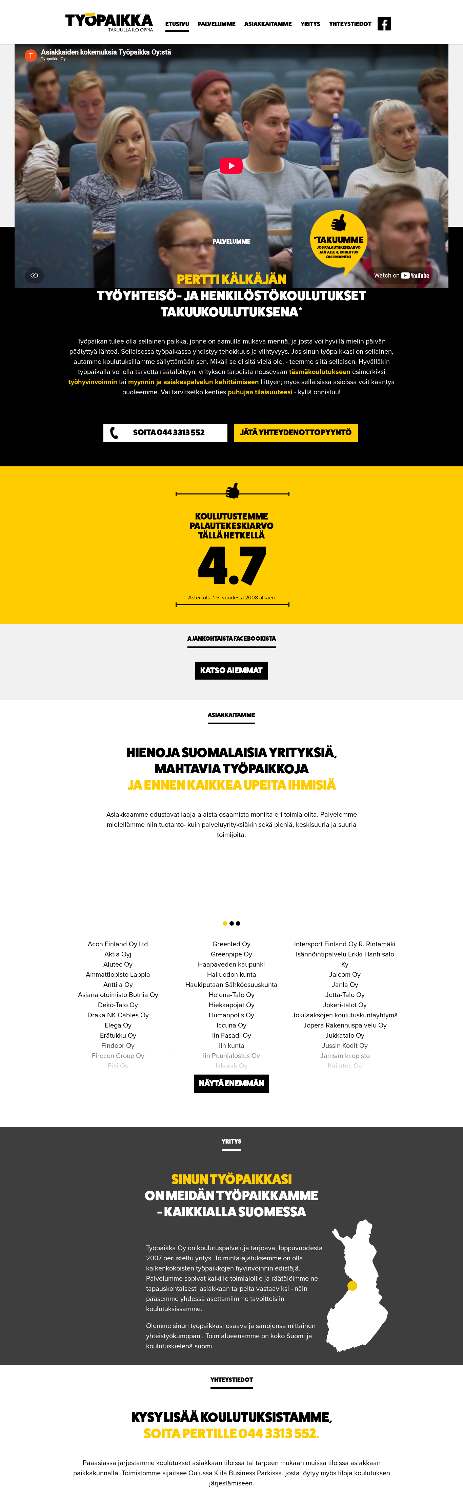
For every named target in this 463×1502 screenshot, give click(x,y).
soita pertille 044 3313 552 (230, 1433)
